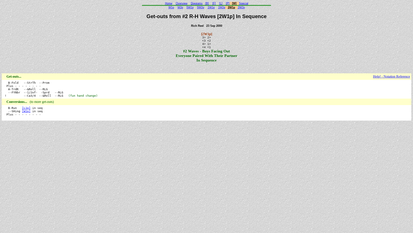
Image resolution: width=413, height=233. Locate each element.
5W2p (200, 7)
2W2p (241, 7)
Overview (181, 3)
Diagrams (197, 3)
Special (243, 3)
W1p (171, 7)
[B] (207, 3)
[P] (228, 3)
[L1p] (26, 108)
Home (168, 3)
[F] (214, 3)
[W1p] (26, 111)
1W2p (221, 7)
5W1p (190, 7)
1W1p (211, 7)
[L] (220, 3)
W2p (180, 7)
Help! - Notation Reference (391, 76)
